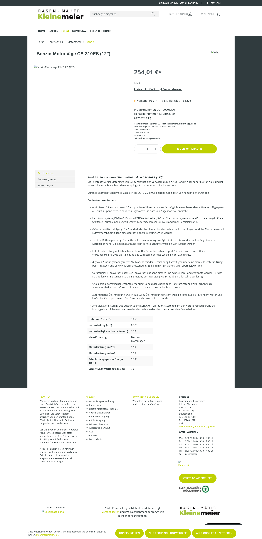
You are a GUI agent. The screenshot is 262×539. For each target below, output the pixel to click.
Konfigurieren (129, 533)
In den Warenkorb (189, 149)
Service (90, 397)
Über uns (45, 397)
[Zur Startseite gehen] (61, 13)
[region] (81, 98)
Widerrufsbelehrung (99, 427)
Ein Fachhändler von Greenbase (178, 3)
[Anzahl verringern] (139, 148)
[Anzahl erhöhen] (156, 148)
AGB (91, 431)
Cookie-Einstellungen (100, 412)
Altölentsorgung (97, 420)
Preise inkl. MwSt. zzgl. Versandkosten (158, 89)
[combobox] (119, 14)
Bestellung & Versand (146, 397)
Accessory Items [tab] (47, 179)
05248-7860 (190, 416)
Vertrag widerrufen (198, 478)
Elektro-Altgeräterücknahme (103, 408)
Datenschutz (95, 439)
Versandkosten (110, 511)
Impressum (95, 405)
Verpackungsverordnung (101, 401)
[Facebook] (183, 463)
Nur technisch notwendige (168, 533)
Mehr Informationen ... (47, 534)
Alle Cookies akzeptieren (214, 533)
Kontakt (216, 3)
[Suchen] (153, 14)
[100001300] (81, 98)
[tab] (55, 173)
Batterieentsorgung (99, 416)
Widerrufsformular (98, 424)
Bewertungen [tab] (45, 185)
